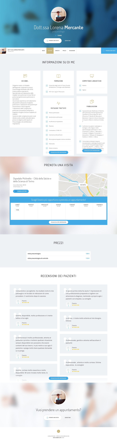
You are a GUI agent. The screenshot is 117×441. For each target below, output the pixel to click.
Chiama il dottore (22, 191)
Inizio (43, 50)
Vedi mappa (83, 185)
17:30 (17, 210)
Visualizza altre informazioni (92, 150)
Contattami (67, 40)
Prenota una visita (110, 50)
